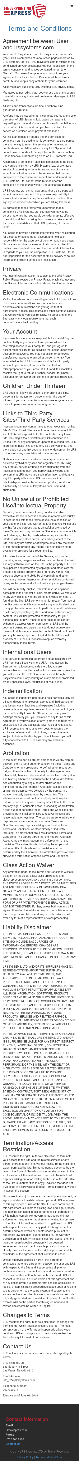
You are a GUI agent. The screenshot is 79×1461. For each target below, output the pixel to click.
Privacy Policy (25, 1457)
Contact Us (13, 1444)
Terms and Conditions (49, 1457)
